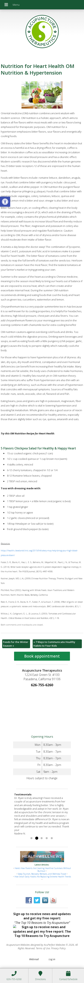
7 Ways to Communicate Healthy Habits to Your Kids (54, 643)
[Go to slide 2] (36, 838)
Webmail (34, 959)
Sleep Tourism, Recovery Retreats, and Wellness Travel (42, 873)
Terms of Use (43, 948)
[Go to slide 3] (42, 838)
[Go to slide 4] (47, 838)
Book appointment (42, 656)
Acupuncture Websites (18, 944)
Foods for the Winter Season (15, 643)
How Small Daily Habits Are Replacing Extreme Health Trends (42, 876)
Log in (52, 959)
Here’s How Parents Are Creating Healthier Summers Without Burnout (43, 869)
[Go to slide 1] (31, 838)
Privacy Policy (58, 948)
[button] (5, 202)
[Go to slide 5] (52, 838)
